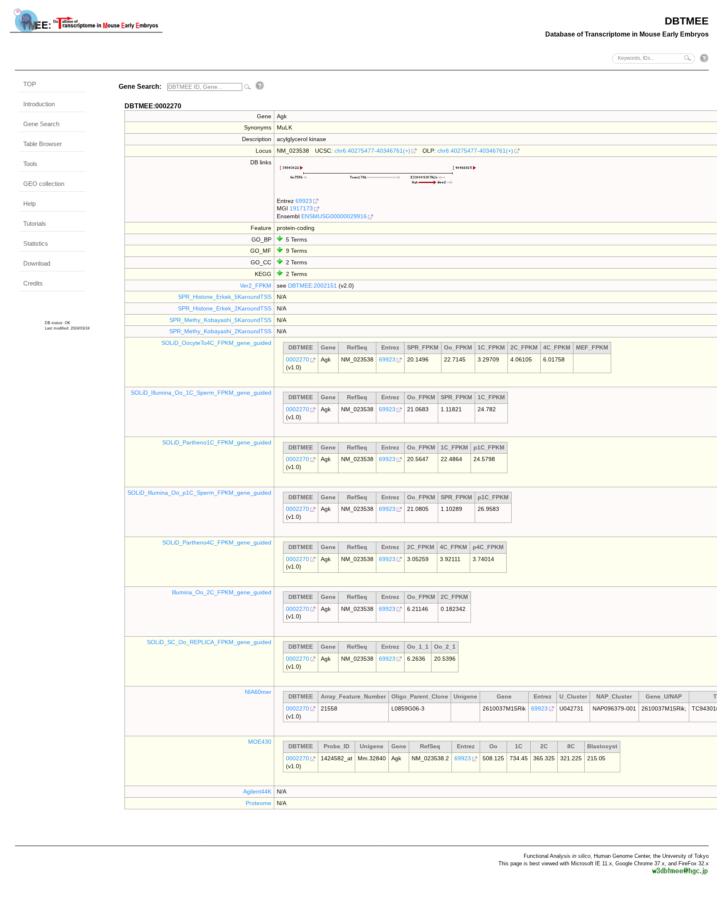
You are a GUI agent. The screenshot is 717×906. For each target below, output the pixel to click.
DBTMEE (687, 21)
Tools (30, 163)
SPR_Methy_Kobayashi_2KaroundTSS (220, 331)
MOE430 (259, 741)
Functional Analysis (557, 856)
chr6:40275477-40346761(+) (372, 150)
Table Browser (42, 143)
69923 (303, 201)
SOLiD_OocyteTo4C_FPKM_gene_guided (216, 342)
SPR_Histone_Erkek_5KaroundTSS (224, 296)
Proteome (258, 803)
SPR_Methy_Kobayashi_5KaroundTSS (220, 320)
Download (36, 263)
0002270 (297, 359)
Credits (33, 283)
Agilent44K (257, 791)
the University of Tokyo (681, 856)
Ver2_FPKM (255, 285)
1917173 (301, 208)
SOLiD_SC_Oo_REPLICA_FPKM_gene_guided (209, 642)
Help (29, 203)
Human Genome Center (622, 856)
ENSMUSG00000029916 (334, 216)
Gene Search (41, 123)
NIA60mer (258, 692)
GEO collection (43, 183)
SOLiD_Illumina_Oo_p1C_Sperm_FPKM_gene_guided (199, 492)
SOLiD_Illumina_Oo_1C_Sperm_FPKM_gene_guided (201, 392)
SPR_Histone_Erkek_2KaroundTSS (224, 308)
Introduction (39, 103)
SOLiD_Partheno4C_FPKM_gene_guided (216, 542)
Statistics (35, 243)
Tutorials (34, 223)
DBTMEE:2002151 (312, 285)
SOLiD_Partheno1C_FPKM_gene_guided (216, 442)
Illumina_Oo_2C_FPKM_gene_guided (221, 592)
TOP (29, 84)
